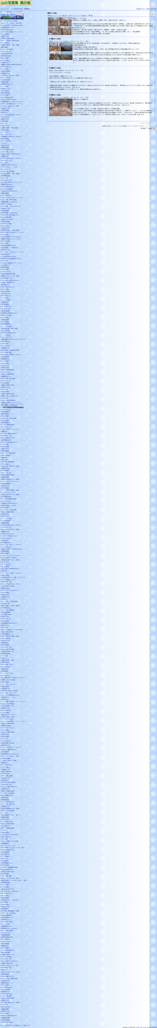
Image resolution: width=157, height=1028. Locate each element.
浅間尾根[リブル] (7, 435)
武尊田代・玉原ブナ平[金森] (10, 690)
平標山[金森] (5, 95)
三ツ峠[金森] (5, 34)
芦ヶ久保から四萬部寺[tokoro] (10, 568)
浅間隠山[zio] (6, 358)
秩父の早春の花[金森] (8, 743)
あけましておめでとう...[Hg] (10, 965)
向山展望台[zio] (6, 607)
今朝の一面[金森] (7, 996)
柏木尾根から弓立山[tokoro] (10, 754)
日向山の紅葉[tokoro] (8, 802)
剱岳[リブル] (5, 36)
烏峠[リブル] (5, 125)
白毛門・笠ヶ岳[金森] (8, 171)
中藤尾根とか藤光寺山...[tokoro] (11, 136)
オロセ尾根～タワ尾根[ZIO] (10, 247)
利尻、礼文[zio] (6, 472)
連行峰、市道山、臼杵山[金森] (10, 230)
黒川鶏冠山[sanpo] (7, 97)
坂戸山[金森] (5, 948)
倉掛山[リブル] (6, 708)
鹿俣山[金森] (5, 289)
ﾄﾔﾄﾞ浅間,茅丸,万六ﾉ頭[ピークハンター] (13, 677)
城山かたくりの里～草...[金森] (10, 529)
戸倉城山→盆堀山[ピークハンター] (12, 263)
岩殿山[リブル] (6, 380)
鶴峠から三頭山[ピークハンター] (11, 402)
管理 (155, 9)
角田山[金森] (5, 60)
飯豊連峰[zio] (6, 843)
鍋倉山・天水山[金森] (8, 810)
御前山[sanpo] (6, 1006)
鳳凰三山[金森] (6, 455)
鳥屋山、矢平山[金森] (8, 998)
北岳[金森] (5, 860)
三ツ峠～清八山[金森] (8, 586)
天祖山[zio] (5, 1004)
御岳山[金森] (5, 58)
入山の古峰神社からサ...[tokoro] (11, 236)
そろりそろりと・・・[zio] (9, 167)
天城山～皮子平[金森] (8, 703)
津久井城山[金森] (7, 352)
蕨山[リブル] (5, 119)
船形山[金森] (5, 682)
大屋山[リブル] (6, 932)
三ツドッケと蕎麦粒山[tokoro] (10, 695)
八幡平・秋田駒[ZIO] (8, 282)
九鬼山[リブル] (6, 788)
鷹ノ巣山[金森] (6, 93)
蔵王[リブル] (5, 448)
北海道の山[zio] (6, 468)
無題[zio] (4, 112)
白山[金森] (5, 671)
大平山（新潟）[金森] (8, 717)
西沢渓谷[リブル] (7, 647)
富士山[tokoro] (6, 666)
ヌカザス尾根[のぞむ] (8, 706)
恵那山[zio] (5, 699)
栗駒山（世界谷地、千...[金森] (10, 479)
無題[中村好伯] (6, 71)
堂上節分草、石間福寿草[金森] (10, 350)
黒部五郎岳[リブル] (7, 82)
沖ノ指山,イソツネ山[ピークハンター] (12, 252)
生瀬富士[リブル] (7, 62)
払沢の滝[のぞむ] (7, 764)
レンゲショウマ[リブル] (8, 845)
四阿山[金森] (5, 451)
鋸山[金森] (5, 47)
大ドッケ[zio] (6, 924)
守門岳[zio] (5, 908)
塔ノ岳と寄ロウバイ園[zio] (9, 557)
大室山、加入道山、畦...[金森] (10, 494)
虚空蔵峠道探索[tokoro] (9, 245)
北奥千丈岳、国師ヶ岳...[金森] (10, 466)
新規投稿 (138, 9)
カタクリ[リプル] (7, 337)
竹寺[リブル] (5, 365)
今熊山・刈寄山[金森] (8, 732)
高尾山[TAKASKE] (7, 29)
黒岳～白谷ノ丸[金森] (8, 649)
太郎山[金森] (5, 832)
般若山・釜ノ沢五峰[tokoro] (10, 396)
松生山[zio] (5, 780)
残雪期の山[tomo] (7, 926)
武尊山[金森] (5, 551)
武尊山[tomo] (6, 773)
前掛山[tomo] (6, 145)
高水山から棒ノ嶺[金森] (8, 782)
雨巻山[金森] (5, 799)
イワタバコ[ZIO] (6, 293)
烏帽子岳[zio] (6, 662)
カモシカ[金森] (6, 300)
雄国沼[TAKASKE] (7, 84)
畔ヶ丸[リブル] (6, 169)
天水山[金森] (5, 488)
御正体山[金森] (6, 638)
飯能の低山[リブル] (7, 982)
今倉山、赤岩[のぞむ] (8, 954)
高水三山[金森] (6, 140)
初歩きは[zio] (6, 226)
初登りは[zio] (6, 367)
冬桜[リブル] (5, 616)
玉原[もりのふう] (7, 51)
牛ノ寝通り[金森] (7, 614)
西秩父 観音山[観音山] (8, 400)
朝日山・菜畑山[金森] (8, 791)
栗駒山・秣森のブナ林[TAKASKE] (12, 549)
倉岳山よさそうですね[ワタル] (10, 590)
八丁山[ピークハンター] (8, 492)
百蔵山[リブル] (6, 73)
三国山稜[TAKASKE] (8, 27)
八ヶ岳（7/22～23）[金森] (9, 21)
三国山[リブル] (6, 597)
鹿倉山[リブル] (6, 1011)
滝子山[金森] (5, 884)
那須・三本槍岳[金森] (8, 828)
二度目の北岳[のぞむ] (8, 651)
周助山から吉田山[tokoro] (9, 164)
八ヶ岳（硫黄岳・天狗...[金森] (10, 173)
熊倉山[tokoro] (6, 588)
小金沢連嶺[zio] (6, 422)
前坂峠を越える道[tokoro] (9, 202)
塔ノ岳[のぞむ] (6, 345)
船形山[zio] (5, 627)
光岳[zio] (4, 830)
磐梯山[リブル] (6, 88)
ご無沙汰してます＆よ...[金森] (10, 75)
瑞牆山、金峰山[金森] (8, 38)
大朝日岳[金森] (6, 1020)
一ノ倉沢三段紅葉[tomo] (9, 256)
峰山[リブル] (5, 625)
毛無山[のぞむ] (6, 980)
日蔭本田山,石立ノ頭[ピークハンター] (12, 101)
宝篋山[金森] (5, 343)
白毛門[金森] (5, 873)
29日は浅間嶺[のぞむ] (8, 950)
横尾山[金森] (5, 553)
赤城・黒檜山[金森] (7, 775)
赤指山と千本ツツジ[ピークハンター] (12, 197)
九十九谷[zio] (6, 132)
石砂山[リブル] (6, 906)
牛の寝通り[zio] (6, 306)
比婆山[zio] (5, 302)
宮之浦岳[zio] (6, 675)
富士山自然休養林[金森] (8, 273)
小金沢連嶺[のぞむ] (7, 863)
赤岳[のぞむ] (5, 819)
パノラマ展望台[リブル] (8, 579)
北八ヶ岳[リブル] (7, 295)
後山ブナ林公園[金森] (8, 610)
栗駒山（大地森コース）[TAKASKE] (12, 629)
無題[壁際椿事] (6, 324)
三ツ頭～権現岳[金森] (8, 424)
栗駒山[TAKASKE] (7, 184)
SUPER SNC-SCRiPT (141, 1027)
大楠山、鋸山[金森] (7, 963)
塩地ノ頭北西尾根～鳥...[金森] (10, 808)
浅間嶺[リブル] (6, 769)
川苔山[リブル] (6, 228)
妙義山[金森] (5, 1009)
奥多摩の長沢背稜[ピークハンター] (12, 31)
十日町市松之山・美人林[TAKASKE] (12, 25)
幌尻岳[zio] (5, 858)
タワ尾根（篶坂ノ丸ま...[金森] (10, 1002)
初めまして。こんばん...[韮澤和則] (12, 23)
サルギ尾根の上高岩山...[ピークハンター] (14, 701)
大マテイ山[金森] (7, 956)
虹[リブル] (5, 459)
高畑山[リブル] (6, 745)
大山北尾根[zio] (6, 411)
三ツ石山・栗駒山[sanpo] (9, 433)
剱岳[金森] (5, 839)
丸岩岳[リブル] (6, 501)
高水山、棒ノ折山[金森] (8, 378)
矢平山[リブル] (6, 640)
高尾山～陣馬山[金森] (8, 385)
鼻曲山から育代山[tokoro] (9, 1015)
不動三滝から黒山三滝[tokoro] (10, 280)
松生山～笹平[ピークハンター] (10, 481)
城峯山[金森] (5, 904)
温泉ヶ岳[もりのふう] (8, 287)
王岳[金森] (5, 655)
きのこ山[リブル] (7, 134)
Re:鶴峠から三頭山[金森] (10, 405)
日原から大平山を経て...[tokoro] (11, 158)
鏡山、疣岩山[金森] (7, 631)
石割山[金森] (5, 985)
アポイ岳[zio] (6, 90)
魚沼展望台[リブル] (7, 278)
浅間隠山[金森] (6, 758)
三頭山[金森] (5, 110)
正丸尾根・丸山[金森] (8, 793)
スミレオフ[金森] (7, 518)
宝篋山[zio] (5, 398)
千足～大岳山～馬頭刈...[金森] (10, 605)
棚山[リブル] (5, 516)
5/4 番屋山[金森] (7, 496)
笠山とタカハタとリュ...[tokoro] (11, 544)
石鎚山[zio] (5, 642)
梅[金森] (4, 143)
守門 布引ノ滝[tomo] (8, 804)
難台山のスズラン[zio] (8, 714)
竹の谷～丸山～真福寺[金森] (10, 978)
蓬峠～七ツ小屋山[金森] (8, 453)
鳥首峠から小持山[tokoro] (9, 503)
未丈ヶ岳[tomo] (6, 195)
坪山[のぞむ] (5, 514)
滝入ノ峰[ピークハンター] (9, 693)
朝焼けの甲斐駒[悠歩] (8, 369)
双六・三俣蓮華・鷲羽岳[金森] (10, 40)
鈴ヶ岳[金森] (5, 420)
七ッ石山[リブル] (7, 826)
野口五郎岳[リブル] (7, 664)
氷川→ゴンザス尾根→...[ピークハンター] (14, 721)
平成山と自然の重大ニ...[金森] (10, 560)
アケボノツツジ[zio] (7, 719)
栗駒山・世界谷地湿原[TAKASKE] (12, 64)
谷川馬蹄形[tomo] (7, 821)
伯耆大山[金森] (6, 710)
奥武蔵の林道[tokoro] (8, 186)
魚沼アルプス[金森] (7, 49)
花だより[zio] (6, 734)
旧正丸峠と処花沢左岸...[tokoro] (11, 114)
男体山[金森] (5, 267)
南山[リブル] (5, 562)
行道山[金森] (5, 382)
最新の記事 (150, 9)
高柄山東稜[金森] (7, 915)
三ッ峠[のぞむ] (6, 854)
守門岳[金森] (5, 304)
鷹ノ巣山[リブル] (7, 160)
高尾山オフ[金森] (7, 725)
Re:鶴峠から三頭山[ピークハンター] (13, 404)
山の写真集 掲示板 (16, 9)
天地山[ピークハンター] (8, 697)
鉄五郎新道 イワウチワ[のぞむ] (11, 206)
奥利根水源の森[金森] (8, 475)
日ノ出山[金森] (6, 989)
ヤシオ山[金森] (6, 335)
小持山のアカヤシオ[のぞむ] (10, 900)
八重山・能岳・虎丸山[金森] (10, 127)
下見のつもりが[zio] (7, 533)
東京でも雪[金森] (7, 771)
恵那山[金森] (5, 817)
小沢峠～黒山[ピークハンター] (10, 429)
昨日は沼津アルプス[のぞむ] (10, 961)
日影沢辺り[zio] (6, 527)
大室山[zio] (5, 540)
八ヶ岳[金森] (5, 42)
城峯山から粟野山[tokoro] (9, 749)
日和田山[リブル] (7, 919)
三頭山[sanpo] (6, 409)
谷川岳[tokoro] (6, 427)
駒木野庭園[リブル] (7, 795)
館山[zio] (4, 123)
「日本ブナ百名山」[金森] (9, 760)
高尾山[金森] (5, 130)
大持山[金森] (5, 234)
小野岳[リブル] (6, 688)
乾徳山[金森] (5, 686)
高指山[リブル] (6, 991)
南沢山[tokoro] (6, 291)
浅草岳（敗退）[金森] (8, 660)
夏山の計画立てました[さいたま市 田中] (14, 880)
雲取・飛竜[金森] (7, 876)
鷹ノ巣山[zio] (6, 939)
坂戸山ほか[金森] (7, 55)
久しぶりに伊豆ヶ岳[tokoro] (10, 891)
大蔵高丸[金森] (6, 79)
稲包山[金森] (5, 1013)
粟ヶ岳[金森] (5, 895)
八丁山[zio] (5, 162)
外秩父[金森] (5, 943)
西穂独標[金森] (6, 935)
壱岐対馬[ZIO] (6, 254)
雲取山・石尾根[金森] (8, 374)
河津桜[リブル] (6, 348)
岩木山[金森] (5, 865)
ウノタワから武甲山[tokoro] (10, 834)
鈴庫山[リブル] (6, 108)
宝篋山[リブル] (6, 941)
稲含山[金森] (5, 897)
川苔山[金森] (5, 887)
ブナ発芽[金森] (6, 520)
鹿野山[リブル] (6, 531)
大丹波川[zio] (6, 116)
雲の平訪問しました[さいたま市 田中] (13, 847)
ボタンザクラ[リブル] (8, 727)
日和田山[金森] (6, 221)
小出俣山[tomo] (6, 546)
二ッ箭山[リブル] (7, 265)
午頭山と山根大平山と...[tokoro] (11, 525)
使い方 (144, 9)
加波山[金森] (5, 974)
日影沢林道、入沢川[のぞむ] (10, 212)
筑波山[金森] (5, 507)
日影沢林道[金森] (7, 217)
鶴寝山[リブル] (6, 249)
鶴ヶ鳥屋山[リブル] (7, 413)
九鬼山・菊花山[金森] (8, 393)
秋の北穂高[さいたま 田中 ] (11, 815)
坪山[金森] (5, 902)
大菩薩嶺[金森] (6, 175)
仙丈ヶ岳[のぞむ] (7, 836)
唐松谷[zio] (5, 797)
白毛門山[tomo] (6, 341)
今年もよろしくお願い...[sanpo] (11, 573)
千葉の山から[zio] (7, 993)
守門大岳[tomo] (6, 66)
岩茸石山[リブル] (7, 958)
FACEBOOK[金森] (7, 53)
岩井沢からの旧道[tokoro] (9, 191)
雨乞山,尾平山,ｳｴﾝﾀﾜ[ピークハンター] (13, 232)
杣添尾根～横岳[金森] (8, 461)
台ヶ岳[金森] (5, 566)
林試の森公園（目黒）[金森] (10, 328)
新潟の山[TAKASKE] (8, 889)
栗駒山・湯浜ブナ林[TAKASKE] (11, 154)
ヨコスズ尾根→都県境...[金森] (10, 490)
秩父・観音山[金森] (7, 930)
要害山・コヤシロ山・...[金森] (10, 756)
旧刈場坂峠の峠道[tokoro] (9, 623)
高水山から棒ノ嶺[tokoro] (9, 786)
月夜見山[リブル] (7, 180)
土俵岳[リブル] (6, 778)
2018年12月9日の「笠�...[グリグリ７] (13, 577)
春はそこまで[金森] (7, 219)
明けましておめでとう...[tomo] (11, 584)
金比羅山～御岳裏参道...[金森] (10, 911)
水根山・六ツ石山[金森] (8, 679)
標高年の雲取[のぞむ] (8, 849)
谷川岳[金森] (5, 69)
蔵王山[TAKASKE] (7, 921)
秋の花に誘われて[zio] (8, 437)
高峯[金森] (5, 121)
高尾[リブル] (5, 1000)
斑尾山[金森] (5, 269)
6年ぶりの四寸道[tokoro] (9, 99)
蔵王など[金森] (6, 77)
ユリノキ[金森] (6, 330)
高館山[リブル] (6, 372)
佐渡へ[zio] (5, 178)
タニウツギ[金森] (7, 326)
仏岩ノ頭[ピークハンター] (9, 684)
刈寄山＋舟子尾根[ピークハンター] (12, 103)
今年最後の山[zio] (7, 987)
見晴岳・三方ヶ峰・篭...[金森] (10, 276)
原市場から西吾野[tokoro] (9, 313)
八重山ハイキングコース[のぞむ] (11, 555)
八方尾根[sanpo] (7, 542)
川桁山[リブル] (6, 271)
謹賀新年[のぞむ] (7, 376)
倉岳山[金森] (5, 592)
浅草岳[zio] (5, 738)
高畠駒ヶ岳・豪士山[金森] (9, 418)
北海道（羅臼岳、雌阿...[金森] (10, 45)
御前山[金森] (5, 416)
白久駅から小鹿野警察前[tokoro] (11, 258)
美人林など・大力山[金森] (9, 509)
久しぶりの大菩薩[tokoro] (9, 442)
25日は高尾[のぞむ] (7, 917)
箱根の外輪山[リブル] (8, 976)
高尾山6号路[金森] (7, 188)
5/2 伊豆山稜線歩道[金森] (9, 498)
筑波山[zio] (5, 945)
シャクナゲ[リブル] (7, 673)
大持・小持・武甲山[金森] (9, 199)
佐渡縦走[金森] (6, 882)
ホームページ (4, 9)
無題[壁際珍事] (6, 483)
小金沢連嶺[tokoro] (7, 634)
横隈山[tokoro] (6, 618)
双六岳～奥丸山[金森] (8, 823)
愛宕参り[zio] (6, 594)
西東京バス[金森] (7, 315)
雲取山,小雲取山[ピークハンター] (11, 239)
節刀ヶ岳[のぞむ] (7, 893)
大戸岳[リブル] (6, 485)
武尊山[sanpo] (6, 538)
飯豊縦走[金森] (6, 653)
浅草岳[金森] (5, 621)
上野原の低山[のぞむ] (8, 149)
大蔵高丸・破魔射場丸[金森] (10, 867)
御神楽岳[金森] (6, 1017)
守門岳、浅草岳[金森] (8, 871)
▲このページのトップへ (147, 123)
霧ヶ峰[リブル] (6, 284)
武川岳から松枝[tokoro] (9, 332)
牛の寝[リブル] (6, 603)
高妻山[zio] (5, 669)
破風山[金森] (5, 147)
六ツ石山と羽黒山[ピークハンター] (12, 182)
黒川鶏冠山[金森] (7, 440)
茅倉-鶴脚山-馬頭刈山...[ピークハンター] (13, 339)
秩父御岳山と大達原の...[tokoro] (11, 354)
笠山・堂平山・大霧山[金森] (10, 601)
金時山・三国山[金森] (8, 723)
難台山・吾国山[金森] (8, 512)
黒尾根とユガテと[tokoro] (9, 928)
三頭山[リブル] (6, 308)
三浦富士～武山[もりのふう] (10, 536)
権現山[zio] (5, 389)
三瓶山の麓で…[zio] (7, 151)
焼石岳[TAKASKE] (7, 869)
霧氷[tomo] (5, 260)
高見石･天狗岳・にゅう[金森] (10, 841)
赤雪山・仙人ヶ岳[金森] (8, 913)
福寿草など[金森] (7, 223)
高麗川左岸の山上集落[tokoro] (10, 215)
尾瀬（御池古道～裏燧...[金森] (10, 636)
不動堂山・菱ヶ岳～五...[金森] (10, 106)
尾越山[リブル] (6, 208)
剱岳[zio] (4, 457)
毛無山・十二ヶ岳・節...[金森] (10, 878)
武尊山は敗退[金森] (7, 937)
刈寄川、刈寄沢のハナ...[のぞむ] (11, 747)
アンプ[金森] (5, 321)
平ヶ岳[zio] (5, 812)
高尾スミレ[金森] (7, 204)
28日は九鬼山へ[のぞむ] (9, 505)
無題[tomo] (5, 156)
